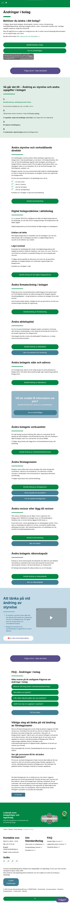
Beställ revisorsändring (35, 538)
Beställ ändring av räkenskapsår (35, 576)
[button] (51, 617)
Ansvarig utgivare (51, 889)
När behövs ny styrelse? (22, 692)
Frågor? (62, 900)
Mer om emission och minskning (35, 352)
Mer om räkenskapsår (35, 582)
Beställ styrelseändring (35, 201)
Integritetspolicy (7, 891)
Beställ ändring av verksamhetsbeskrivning (35, 452)
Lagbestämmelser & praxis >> (56, 844)
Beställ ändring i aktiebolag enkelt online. (17, 102)
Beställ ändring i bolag (35, 45)
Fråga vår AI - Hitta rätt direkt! (35, 71)
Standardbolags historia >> (33, 847)
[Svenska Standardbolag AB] (14, 3)
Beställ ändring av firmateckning (35, 312)
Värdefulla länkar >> (53, 847)
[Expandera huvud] (2, 3)
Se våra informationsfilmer (19, 638)
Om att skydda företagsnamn (35, 498)
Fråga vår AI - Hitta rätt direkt (35, 658)
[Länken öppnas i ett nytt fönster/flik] (5, 862)
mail (24, 106)
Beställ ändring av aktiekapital (35, 347)
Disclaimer (60, 889)
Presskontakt (41, 889)
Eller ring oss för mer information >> (28, 36)
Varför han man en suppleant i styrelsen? (28, 704)
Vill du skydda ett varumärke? (35, 493)
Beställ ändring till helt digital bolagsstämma (35, 275)
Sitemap (24, 891)
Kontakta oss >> (30, 850)
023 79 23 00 (25, 405)
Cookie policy (17, 891)
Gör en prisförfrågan (34, 51)
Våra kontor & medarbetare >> (35, 844)
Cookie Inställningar (11, 882)
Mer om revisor (35, 543)
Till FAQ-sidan (35, 712)
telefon (31, 106)
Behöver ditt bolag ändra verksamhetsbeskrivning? (31, 686)
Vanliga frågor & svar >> (55, 841)
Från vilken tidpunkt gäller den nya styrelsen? (29, 698)
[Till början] (35, 899)
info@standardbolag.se (10, 849)
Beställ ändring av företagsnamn (35, 487)
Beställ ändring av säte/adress (35, 382)
